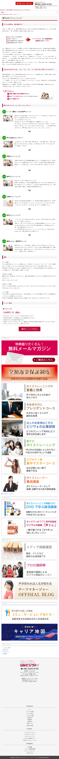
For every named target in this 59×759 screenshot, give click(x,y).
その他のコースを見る (8, 494)
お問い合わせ (5, 651)
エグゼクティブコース (30, 734)
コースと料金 (30, 713)
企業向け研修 (30, 725)
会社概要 (4, 653)
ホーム (29, 709)
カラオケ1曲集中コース (30, 738)
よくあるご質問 (6, 647)
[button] (29, 329)
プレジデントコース (30, 732)
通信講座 (30, 719)
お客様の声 (5, 649)
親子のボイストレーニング (29, 740)
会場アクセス (30, 723)
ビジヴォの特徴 (30, 711)
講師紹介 (30, 721)
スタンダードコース (30, 736)
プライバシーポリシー (30, 751)
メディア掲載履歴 (29, 749)
